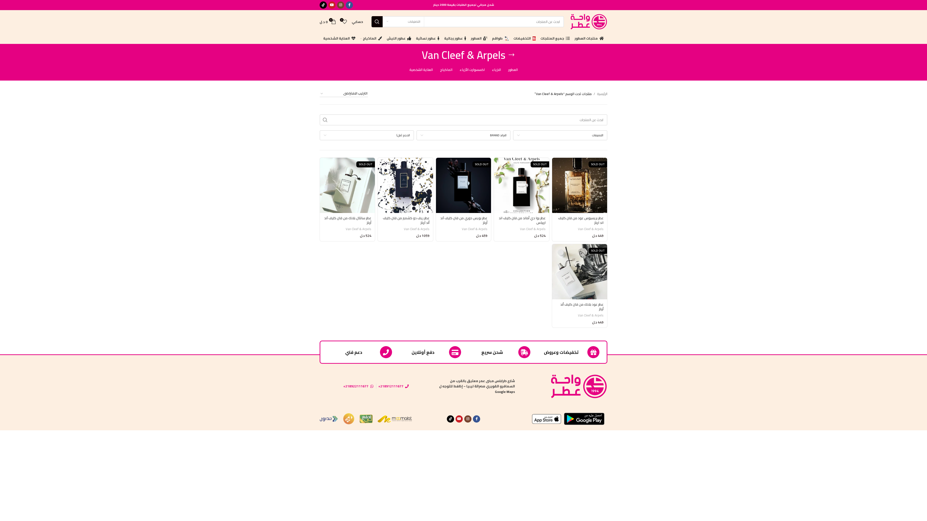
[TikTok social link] (323, 5)
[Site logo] (588, 21)
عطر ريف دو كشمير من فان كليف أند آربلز (406, 220)
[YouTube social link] (332, 5)
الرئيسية (602, 93)
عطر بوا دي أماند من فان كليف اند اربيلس (522, 220)
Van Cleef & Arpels (591, 229)
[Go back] (512, 55)
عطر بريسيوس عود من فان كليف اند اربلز (581, 220)
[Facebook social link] (349, 5)
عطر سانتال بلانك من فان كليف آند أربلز (347, 220)
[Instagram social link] (340, 5)
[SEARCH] (377, 21)
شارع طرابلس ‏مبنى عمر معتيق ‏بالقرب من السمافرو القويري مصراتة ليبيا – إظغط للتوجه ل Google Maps (477, 386)
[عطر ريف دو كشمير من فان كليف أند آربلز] (405, 185)
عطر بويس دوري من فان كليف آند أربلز (463, 220)
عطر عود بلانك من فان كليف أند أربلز (582, 306)
